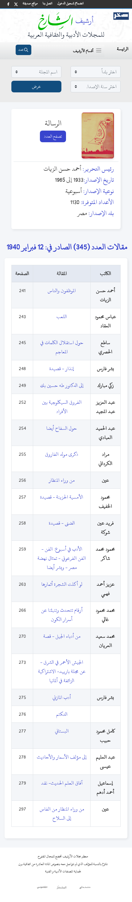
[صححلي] (85, 888)
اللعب (61, 316)
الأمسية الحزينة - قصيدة (61, 497)
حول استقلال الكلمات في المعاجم (61, 347)
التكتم (62, 714)
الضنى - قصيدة (62, 523)
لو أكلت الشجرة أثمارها (61, 584)
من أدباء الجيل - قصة (61, 636)
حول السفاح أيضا (61, 428)
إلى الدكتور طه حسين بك (61, 385)
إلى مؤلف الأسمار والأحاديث (62, 757)
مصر (82, 213)
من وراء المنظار (62, 480)
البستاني (62, 731)
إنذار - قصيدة (61, 368)
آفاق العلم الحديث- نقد (62, 783)
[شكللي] (61, 888)
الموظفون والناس (62, 290)
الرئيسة (122, 49)
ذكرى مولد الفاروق (61, 454)
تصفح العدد (53, 136)
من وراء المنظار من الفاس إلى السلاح (62, 813)
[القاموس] (42, 888)
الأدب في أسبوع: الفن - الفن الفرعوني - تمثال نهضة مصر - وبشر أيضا (61, 558)
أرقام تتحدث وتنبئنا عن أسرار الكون (62, 615)
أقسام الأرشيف (83, 50)
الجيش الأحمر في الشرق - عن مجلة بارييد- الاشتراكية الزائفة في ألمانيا (62, 671)
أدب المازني (61, 697)
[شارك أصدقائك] (8, 4)
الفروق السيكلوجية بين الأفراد (62, 407)
